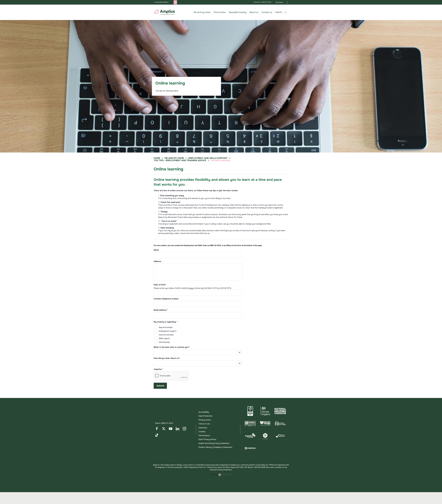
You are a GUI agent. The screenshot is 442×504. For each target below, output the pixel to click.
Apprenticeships (166, 327)
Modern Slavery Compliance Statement (215, 447)
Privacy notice (204, 420)
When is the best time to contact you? (171, 347)
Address (157, 262)
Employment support (167, 331)
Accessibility (203, 412)
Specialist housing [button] (237, 12)
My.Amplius (279, 2)
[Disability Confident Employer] (250, 423)
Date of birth (160, 285)
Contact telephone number (166, 299)
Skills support (164, 338)
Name (156, 250)
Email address (161, 310)
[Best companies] (250, 411)
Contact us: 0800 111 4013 (262, 2)
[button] (282, 12)
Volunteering (164, 342)
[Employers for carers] (250, 448)
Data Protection (205, 416)
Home (157, 158)
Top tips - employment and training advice (180, 160)
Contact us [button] (266, 12)
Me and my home (174, 158)
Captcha (158, 369)
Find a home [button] (220, 12)
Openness (202, 427)
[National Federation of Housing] (280, 411)
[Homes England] (265, 411)
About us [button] (254, 12)
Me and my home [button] (202, 12)
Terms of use (204, 424)
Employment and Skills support (208, 158)
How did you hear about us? (167, 358)
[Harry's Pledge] (265, 423)
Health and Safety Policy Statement (214, 443)
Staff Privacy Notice (207, 439)
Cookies (201, 431)
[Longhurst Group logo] (164, 12)
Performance (204, 435)
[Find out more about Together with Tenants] (250, 436)
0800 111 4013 (167, 423)
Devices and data (166, 335)
